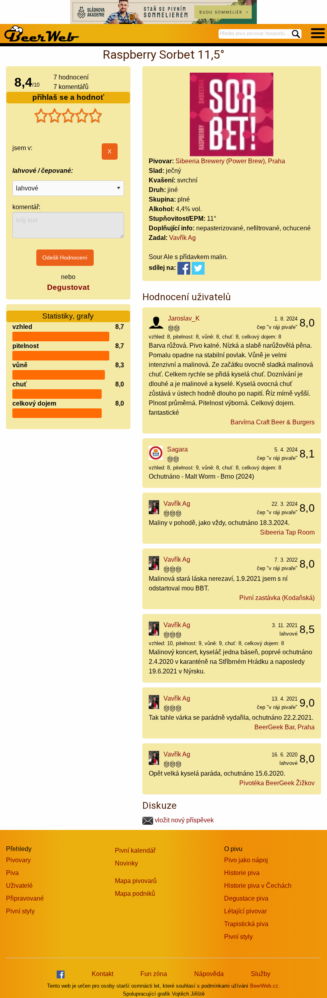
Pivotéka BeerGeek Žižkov (277, 783)
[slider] (68, 115)
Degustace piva (246, 898)
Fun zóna (153, 973)
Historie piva (242, 872)
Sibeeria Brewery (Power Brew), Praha (230, 161)
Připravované (25, 898)
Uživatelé (19, 885)
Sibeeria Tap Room (287, 532)
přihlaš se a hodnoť (68, 97)
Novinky (126, 863)
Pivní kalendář (135, 850)
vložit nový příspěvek (183, 820)
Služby (260, 973)
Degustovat (68, 287)
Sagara (177, 449)
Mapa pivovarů (136, 880)
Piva (12, 872)
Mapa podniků (135, 893)
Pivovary (18, 860)
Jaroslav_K (184, 318)
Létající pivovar (245, 911)
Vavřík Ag (182, 237)
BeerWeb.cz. (265, 986)
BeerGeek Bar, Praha (284, 727)
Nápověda (209, 973)
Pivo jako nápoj (246, 860)
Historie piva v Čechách (258, 885)
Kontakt (102, 973)
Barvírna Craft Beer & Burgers (272, 422)
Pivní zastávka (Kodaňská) (277, 597)
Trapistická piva (246, 924)
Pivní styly (20, 911)
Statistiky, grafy (68, 316)
